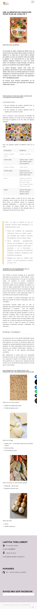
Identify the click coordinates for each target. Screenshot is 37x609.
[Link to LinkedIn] (33, 607)
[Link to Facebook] (30, 607)
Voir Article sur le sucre (12, 77)
